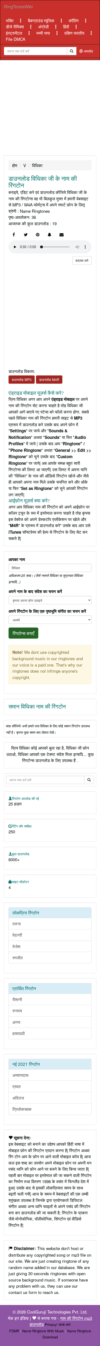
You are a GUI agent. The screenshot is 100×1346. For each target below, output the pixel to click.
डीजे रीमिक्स (15, 26)
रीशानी (17, 999)
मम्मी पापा (43, 33)
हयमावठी (18, 1033)
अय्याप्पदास (20, 1075)
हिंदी (66, 26)
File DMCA (15, 39)
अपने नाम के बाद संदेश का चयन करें (35, 591)
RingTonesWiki (18, 6)
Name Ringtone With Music (43, 1330)
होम (14, 165)
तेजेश (16, 946)
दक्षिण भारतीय (74, 33)
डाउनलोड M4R (49, 379)
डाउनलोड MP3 (22, 379)
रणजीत (17, 957)
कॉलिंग (74, 20)
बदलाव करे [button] (81, 260)
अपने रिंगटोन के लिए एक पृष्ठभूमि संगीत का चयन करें (47, 611)
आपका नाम (16, 559)
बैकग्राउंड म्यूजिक (42, 20)
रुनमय (17, 1010)
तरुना (16, 924)
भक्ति (10, 20)
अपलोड (88, 51)
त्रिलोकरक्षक (22, 1109)
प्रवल (16, 1086)
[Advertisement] (50, 107)
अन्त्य (16, 1022)
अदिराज (18, 1098)
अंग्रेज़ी (44, 26)
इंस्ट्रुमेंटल (14, 33)
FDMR (14, 1330)
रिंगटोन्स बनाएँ (23, 633)
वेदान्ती (17, 935)
